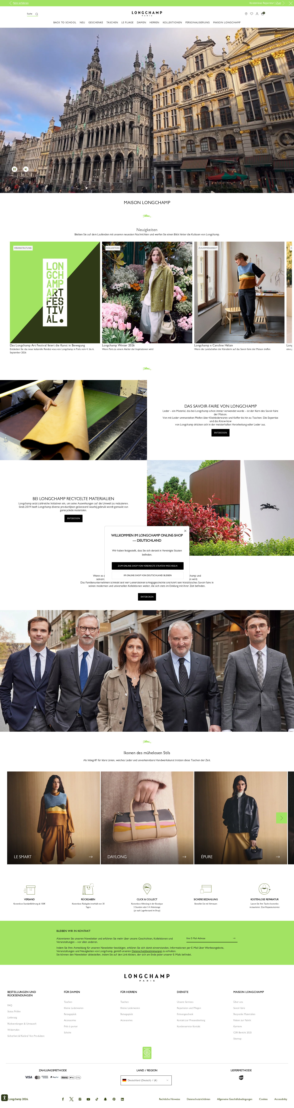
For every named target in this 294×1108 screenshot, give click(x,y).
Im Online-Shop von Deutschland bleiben (148, 575)
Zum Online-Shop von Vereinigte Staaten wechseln (147, 566)
